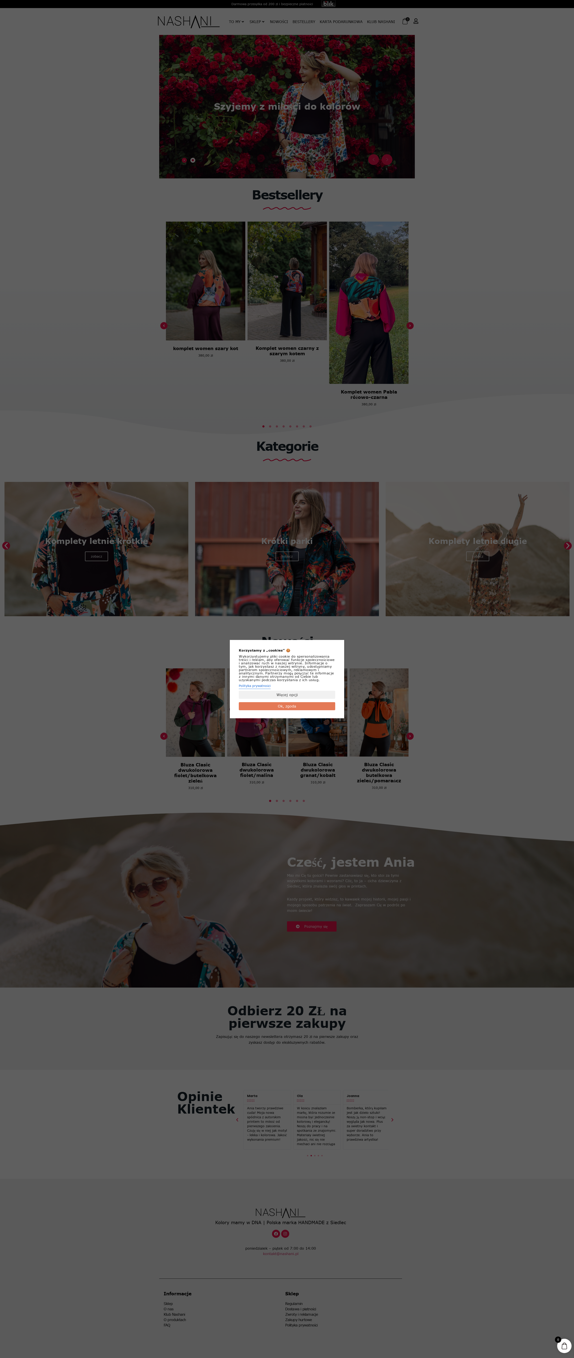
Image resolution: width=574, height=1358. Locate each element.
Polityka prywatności (255, 686)
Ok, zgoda (287, 706)
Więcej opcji (287, 694)
